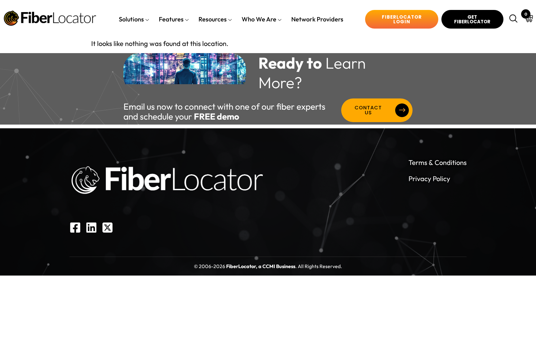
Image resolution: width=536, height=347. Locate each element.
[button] (514, 19)
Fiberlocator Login (402, 19)
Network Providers (317, 19)
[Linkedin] (91, 227)
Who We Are (259, 19)
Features (171, 19)
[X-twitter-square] (107, 227)
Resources (213, 19)
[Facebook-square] (75, 227)
